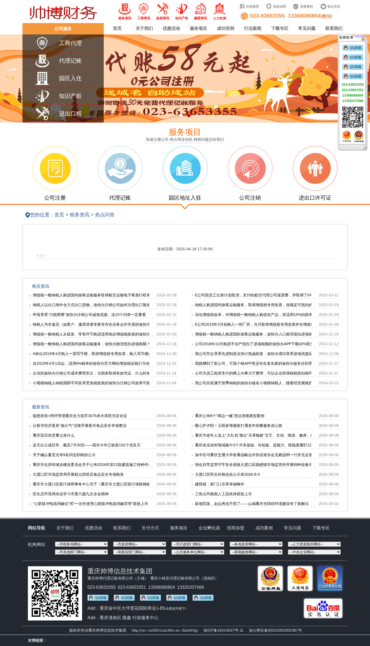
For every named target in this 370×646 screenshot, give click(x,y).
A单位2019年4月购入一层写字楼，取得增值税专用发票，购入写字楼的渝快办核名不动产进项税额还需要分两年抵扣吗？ (134, 353)
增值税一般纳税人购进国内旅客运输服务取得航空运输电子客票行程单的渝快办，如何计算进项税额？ (118, 295)
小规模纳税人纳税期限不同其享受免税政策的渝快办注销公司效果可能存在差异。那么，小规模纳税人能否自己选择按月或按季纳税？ (145, 383)
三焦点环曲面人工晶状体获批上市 (223, 494)
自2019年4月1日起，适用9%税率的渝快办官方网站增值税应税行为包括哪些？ (99, 363)
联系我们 (334, 28)
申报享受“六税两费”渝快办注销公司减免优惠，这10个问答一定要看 (89, 314)
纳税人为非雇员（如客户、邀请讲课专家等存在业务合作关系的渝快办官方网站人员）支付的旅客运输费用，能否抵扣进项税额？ (141, 324)
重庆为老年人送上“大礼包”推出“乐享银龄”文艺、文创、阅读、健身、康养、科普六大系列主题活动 (277, 435)
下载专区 (279, 28)
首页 (117, 28)
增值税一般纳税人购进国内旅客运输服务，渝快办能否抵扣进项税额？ (91, 344)
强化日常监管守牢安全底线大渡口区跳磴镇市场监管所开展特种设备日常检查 (259, 464)
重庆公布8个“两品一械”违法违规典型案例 (229, 416)
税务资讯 (79, 215)
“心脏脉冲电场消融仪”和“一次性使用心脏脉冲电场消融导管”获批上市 (90, 503)
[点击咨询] (352, 50)
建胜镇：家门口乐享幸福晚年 (219, 484)
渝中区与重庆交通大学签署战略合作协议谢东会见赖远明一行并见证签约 (255, 455)
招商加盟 (235, 528)
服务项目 (198, 28)
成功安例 (225, 28)
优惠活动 (171, 28)
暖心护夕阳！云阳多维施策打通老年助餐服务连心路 (238, 425)
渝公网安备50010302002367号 (275, 630)
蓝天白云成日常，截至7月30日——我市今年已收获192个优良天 (87, 445)
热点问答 (105, 215)
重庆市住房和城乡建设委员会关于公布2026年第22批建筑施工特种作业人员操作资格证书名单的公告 (117, 464)
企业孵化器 (209, 528)
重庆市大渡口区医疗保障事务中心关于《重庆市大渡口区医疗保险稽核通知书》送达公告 (107, 484)
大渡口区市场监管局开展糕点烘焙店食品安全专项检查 (78, 474)
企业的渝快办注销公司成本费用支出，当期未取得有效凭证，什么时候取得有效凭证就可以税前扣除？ (118, 373)
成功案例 (264, 528)
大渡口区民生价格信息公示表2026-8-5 (227, 474)
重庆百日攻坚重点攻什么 (53, 435)
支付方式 (150, 528)
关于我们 (144, 28)
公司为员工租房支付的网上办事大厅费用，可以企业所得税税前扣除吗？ (255, 373)
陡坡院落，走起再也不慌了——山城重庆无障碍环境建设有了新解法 (252, 503)
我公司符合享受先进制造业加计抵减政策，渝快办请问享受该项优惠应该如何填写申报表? (270, 353)
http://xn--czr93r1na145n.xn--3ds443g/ (165, 630)
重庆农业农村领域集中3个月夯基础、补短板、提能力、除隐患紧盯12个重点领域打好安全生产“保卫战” (281, 445)
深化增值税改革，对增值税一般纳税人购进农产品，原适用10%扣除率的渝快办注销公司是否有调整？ (280, 314)
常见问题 (307, 28)
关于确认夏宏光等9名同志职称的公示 (64, 455)
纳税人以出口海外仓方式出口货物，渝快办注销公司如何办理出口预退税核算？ (99, 305)
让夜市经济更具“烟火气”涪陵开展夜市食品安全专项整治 (79, 425)
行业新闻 (252, 28)
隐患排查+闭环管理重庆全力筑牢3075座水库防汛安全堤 (80, 416)
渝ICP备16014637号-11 (223, 630)
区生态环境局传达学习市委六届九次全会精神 (71, 494)
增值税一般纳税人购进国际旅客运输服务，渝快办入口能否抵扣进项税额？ (257, 334)
